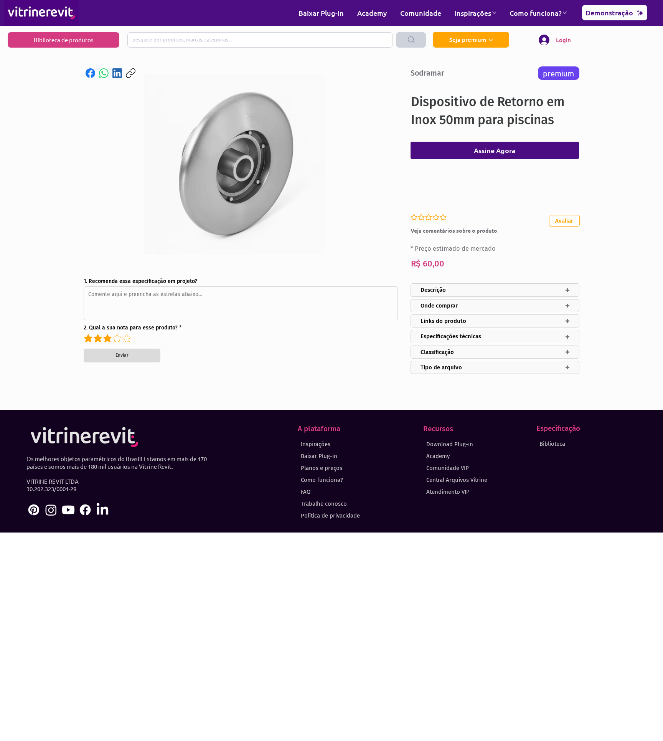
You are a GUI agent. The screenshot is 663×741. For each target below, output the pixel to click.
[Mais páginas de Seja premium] (490, 40)
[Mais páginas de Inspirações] (494, 13)
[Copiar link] (130, 73)
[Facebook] (90, 73)
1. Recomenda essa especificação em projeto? (140, 281)
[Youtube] (68, 510)
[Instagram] (51, 510)
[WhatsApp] (103, 73)
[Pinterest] (33, 510)
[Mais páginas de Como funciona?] (565, 13)
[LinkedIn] (117, 73)
